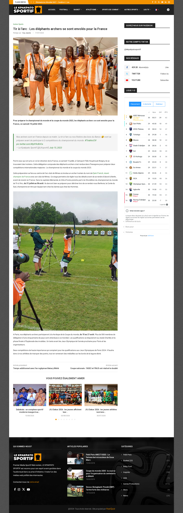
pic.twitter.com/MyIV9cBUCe (29, 144)
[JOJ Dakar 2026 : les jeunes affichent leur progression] (65, 395)
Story (146, 490)
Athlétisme (91, 10)
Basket (77, 10)
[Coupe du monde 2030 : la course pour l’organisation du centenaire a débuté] (75, 475)
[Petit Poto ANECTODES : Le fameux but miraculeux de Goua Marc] (75, 458)
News (146, 496)
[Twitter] (159, 2)
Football (63, 10)
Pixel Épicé (110, 509)
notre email (34, 482)
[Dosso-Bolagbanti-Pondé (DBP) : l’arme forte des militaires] (75, 491)
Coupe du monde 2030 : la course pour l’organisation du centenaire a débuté (100, 473)
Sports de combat (110, 10)
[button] (31, 2)
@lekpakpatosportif (132, 49)
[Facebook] (152, 2)
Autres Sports (131, 10)
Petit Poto (146, 455)
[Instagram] (155, 2)
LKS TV (146, 10)
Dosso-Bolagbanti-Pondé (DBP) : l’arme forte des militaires (100, 488)
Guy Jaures (26, 33)
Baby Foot (146, 466)
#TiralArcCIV (90, 140)
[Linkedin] (165, 2)
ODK (146, 478)
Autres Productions (146, 484)
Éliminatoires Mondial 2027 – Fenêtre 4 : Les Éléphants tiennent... (60, 2)
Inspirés (146, 472)
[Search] (168, 21)
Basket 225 (146, 460)
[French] (157, 9)
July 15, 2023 (55, 147)
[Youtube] (162, 2)
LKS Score (151, 235)
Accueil (51, 10)
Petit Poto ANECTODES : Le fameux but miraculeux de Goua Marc (100, 457)
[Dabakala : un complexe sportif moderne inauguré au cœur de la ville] (29, 395)
